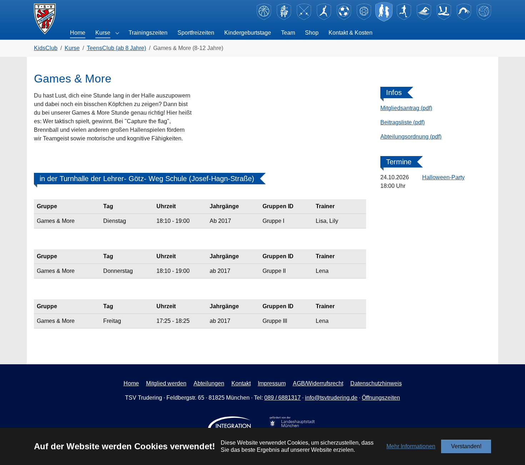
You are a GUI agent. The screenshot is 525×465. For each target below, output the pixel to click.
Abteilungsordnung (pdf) (410, 137)
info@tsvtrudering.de (331, 398)
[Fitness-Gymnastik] (324, 19)
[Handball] (364, 19)
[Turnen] (464, 19)
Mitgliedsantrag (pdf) (406, 108)
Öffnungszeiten (381, 398)
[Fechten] (304, 19)
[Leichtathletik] (404, 19)
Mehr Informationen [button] (410, 446)
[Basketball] (264, 19)
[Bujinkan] (284, 19)
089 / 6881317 (282, 398)
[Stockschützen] (444, 19)
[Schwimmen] (424, 19)
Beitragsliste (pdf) (402, 122)
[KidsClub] (384, 19)
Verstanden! (466, 446)
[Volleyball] (484, 19)
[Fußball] (344, 19)
